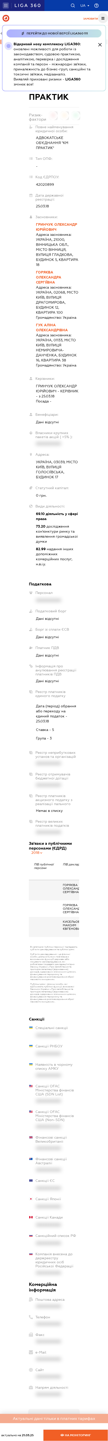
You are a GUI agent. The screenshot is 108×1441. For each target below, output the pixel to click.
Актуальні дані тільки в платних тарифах (54, 1418)
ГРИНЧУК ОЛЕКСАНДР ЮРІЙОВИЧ (56, 226)
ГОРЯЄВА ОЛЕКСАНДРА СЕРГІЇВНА (48, 277)
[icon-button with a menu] (103, 18)
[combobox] (37, 853)
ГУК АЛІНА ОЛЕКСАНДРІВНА (52, 327)
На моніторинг (77, 1435)
